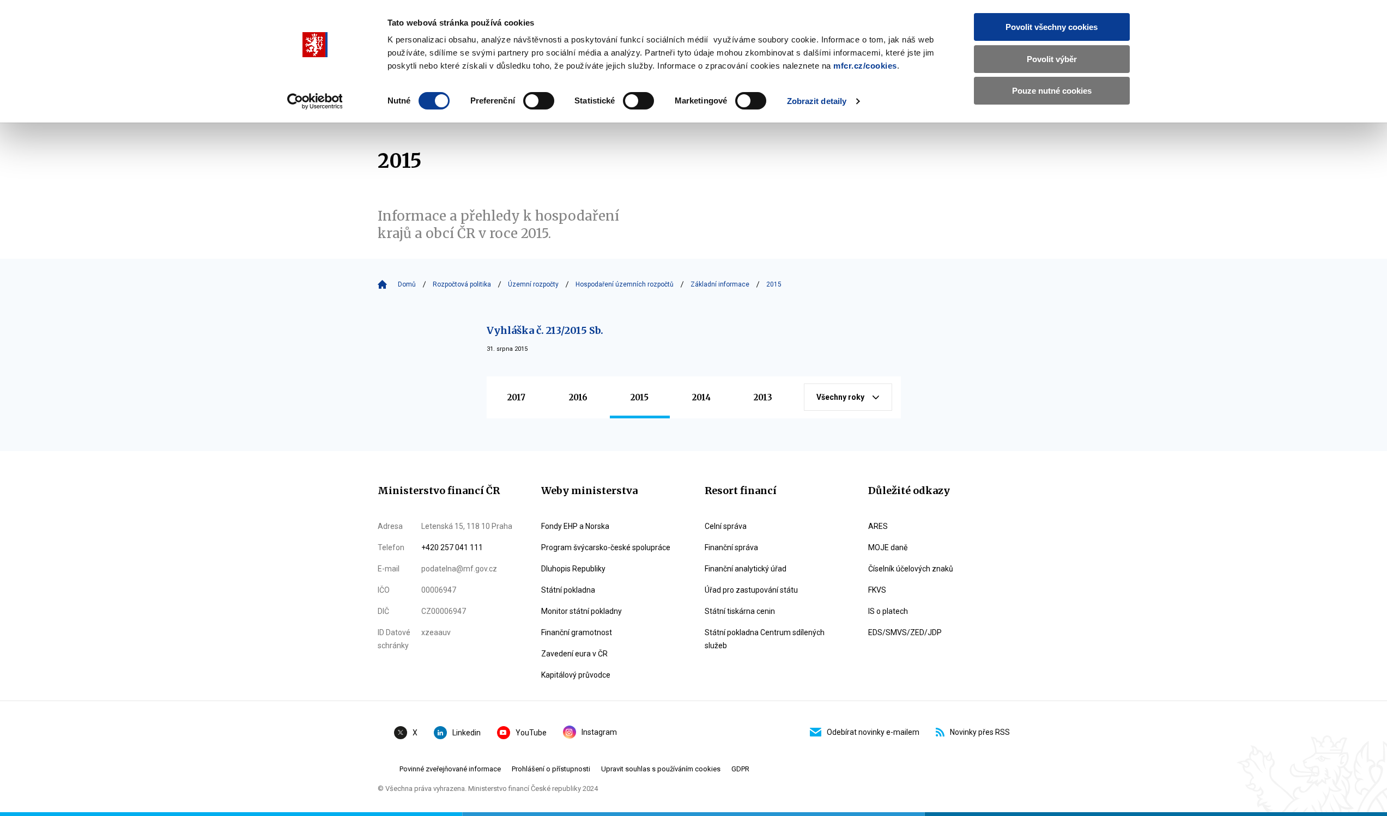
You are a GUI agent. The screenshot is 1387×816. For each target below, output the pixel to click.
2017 (516, 397)
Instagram (599, 732)
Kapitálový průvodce (575, 675)
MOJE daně (887, 547)
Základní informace (720, 284)
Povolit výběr (1052, 59)
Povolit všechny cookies (1052, 27)
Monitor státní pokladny (581, 611)
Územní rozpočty (533, 284)
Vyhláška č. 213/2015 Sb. (545, 330)
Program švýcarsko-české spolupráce (605, 547)
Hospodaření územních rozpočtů (625, 284)
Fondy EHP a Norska (575, 526)
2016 (578, 397)
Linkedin (466, 732)
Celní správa (726, 526)
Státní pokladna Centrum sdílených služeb (765, 639)
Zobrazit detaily (817, 101)
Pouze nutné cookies (1052, 90)
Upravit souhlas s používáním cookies (660, 769)
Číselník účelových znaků (910, 568)
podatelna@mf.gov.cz (459, 568)
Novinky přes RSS (980, 732)
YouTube (531, 732)
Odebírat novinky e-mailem (873, 732)
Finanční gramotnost (576, 632)
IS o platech (888, 611)
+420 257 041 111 (452, 547)
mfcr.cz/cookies (865, 65)
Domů (407, 284)
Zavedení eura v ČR (574, 653)
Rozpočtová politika (462, 284)
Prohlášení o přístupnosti (551, 769)
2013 (763, 397)
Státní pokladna (568, 590)
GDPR (740, 769)
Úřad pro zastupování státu (751, 590)
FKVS (877, 590)
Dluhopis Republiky (573, 568)
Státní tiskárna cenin (740, 611)
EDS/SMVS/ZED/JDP (905, 632)
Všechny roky (840, 397)
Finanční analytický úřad (745, 568)
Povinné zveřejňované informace (450, 769)
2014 (701, 397)
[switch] (538, 100)
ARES (878, 526)
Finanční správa (731, 547)
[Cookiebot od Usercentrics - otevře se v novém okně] (314, 101)
